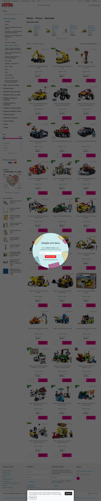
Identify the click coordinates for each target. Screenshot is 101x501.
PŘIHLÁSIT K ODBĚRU (50, 256)
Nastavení (32, 497)
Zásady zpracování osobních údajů (50, 259)
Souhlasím (68, 493)
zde (60, 494)
